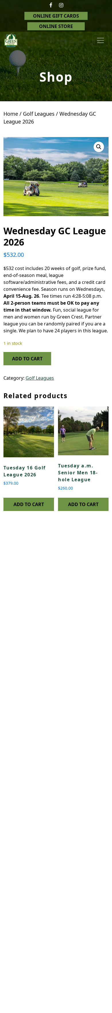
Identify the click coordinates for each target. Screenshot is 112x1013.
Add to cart (27, 358)
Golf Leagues (39, 113)
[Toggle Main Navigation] (100, 40)
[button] (99, 147)
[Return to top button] (100, 1002)
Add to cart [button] (28, 504)
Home (10, 113)
